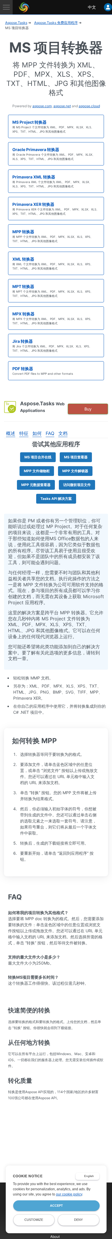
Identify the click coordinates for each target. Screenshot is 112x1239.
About (55, 1236)
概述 (10, 433)
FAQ (50, 433)
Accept (56, 1205)
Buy (88, 408)
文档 (62, 433)
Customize (33, 1219)
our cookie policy (69, 1194)
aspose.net (62, 106)
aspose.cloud (89, 106)
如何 (37, 433)
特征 (23, 433)
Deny (78, 1219)
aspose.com (42, 106)
